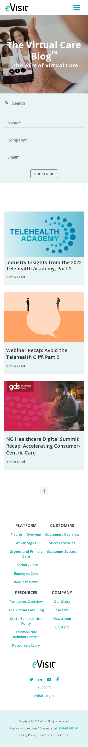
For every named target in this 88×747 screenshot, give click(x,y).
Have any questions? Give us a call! (44, 728)
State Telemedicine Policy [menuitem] (26, 621)
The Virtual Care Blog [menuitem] (26, 610)
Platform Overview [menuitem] (26, 534)
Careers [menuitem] (62, 610)
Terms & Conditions (54, 735)
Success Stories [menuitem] (62, 543)
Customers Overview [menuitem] (62, 534)
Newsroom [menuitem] (62, 618)
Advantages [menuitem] (26, 543)
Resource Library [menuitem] (26, 645)
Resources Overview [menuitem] (26, 601)
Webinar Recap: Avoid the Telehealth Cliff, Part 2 (36, 353)
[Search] (7, 103)
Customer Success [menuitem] (62, 551)
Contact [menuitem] (62, 627)
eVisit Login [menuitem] (44, 695)
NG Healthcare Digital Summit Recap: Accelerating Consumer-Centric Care (43, 446)
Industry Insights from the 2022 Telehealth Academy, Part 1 (44, 265)
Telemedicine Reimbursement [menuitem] (26, 634)
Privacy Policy (27, 735)
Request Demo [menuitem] (26, 582)
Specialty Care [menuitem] (26, 565)
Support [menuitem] (44, 687)
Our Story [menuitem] (62, 601)
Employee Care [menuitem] (26, 573)
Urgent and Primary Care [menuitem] (26, 554)
